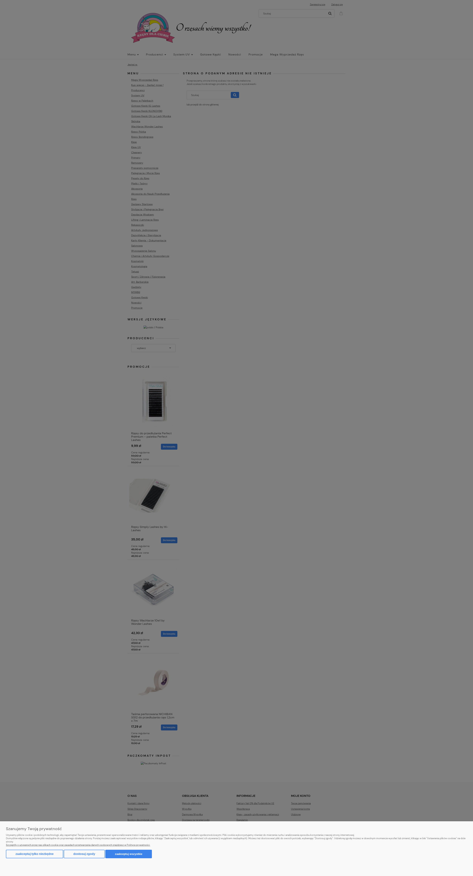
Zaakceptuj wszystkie (128, 853)
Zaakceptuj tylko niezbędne (35, 853)
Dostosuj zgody (84, 853)
